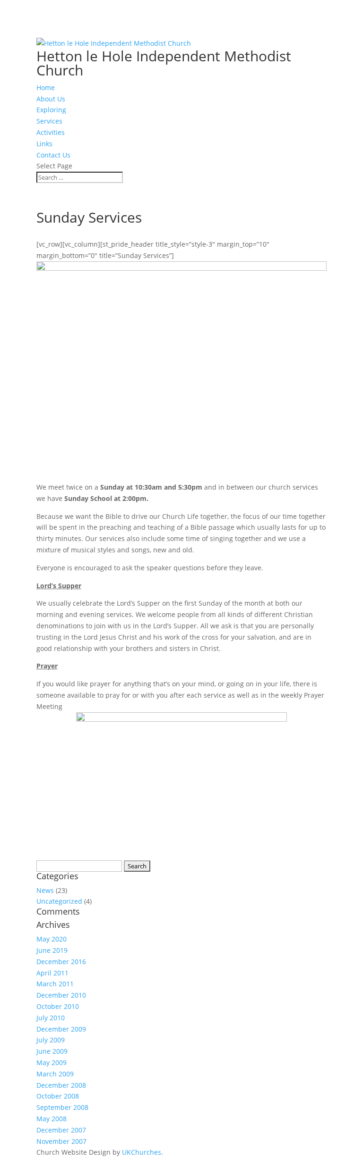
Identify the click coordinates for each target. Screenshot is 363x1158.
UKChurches (141, 1152)
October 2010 (57, 1006)
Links (44, 143)
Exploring (51, 109)
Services (49, 121)
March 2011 (55, 983)
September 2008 (62, 1107)
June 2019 (52, 950)
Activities (50, 132)
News (45, 890)
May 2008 (51, 1118)
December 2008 (61, 1085)
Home (45, 87)
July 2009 (50, 1039)
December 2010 (61, 995)
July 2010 (50, 1017)
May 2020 (51, 938)
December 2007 (61, 1129)
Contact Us (53, 154)
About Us (50, 98)
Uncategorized (59, 901)
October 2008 (57, 1095)
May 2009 (51, 1062)
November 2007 (61, 1141)
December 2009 (61, 1029)
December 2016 (61, 961)
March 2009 (55, 1073)
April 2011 (52, 972)
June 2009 (52, 1051)
